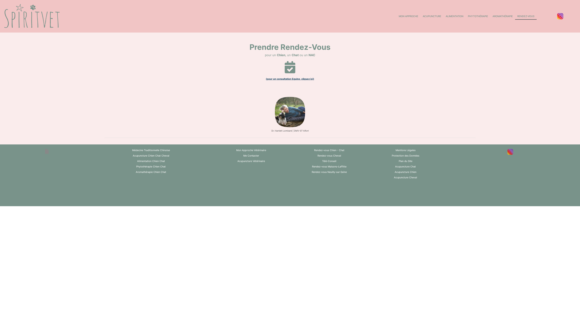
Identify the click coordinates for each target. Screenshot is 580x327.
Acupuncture (432, 16)
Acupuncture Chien (405, 171)
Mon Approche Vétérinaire (251, 150)
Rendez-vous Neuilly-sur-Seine (329, 171)
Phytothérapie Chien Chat (151, 166)
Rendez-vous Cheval (329, 155)
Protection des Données (405, 155)
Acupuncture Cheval (405, 177)
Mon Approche (408, 16)
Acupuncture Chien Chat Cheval (151, 155)
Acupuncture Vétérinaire (251, 161)
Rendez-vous (525, 16)
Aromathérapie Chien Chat (151, 171)
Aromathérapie (503, 16)
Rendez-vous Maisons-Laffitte (329, 166)
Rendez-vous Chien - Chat (329, 150)
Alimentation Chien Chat (151, 161)
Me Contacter (251, 155)
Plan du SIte (405, 161)
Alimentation (454, 16)
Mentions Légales (406, 150)
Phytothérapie (478, 16)
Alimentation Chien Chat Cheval (357, 188)
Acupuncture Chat (405, 166)
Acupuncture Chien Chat (271, 188)
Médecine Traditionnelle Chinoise (151, 150)
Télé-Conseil (329, 161)
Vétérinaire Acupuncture (443, 188)
